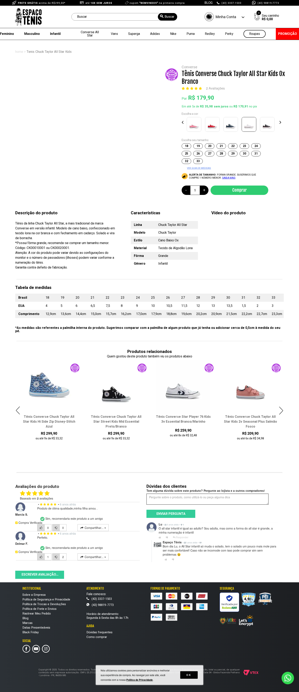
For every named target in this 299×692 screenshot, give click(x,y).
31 (256, 153)
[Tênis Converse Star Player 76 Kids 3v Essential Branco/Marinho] (116, 387)
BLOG (208, 2)
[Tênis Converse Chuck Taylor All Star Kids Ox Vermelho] (213, 125)
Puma (191, 33)
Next (280, 122)
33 (198, 161)
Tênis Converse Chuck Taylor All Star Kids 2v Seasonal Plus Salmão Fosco (183, 421)
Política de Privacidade (139, 680)
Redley (210, 33)
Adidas (155, 33)
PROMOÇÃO (287, 33)
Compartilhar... (94, 528)
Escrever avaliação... (40, 574)
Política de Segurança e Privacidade (46, 599)
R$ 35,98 (206, 106)
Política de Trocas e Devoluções (44, 604)
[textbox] (124, 17)
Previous (183, 122)
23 (244, 146)
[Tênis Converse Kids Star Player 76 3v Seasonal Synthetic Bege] (250, 387)
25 (186, 153)
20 (209, 146)
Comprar (239, 190)
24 (256, 146)
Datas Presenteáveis (36, 627)
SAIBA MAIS (228, 178)
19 (198, 146)
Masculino (32, 33)
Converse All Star (90, 34)
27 (209, 153)
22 (233, 146)
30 (244, 153)
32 (186, 161)
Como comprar (96, 637)
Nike (173, 33)
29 (233, 153)
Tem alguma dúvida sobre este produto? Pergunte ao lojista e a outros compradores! (205, 491)
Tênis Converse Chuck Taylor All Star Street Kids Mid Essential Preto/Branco (49, 421)
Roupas (254, 34)
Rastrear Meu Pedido (36, 613)
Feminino (7, 33)
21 (221, 146)
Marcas (27, 623)
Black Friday (30, 632)
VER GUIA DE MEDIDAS (199, 168)
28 (221, 153)
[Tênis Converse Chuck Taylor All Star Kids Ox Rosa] (195, 125)
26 (198, 153)
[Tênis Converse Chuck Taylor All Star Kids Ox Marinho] (231, 125)
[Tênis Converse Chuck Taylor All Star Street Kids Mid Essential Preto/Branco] (49, 387)
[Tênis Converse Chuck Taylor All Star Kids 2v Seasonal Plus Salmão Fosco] (183, 387)
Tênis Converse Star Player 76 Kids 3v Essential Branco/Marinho (116, 419)
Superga (134, 33)
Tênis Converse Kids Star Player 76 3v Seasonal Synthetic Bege (250, 419)
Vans (114, 33)
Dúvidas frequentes (99, 632)
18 (186, 146)
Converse (189, 67)
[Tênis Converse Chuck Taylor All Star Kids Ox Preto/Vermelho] (268, 125)
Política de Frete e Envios (39, 609)
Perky (229, 33)
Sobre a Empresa (34, 595)
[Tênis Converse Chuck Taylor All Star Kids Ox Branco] (250, 125)
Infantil (55, 33)
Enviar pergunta (171, 513)
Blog (25, 618)
